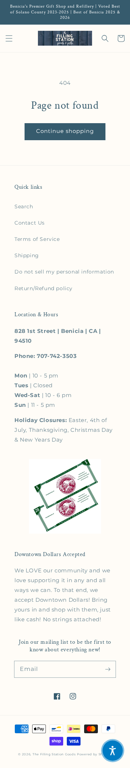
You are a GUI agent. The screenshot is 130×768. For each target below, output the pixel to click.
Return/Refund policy (43, 288)
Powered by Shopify (94, 754)
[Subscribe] (108, 669)
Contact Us (29, 223)
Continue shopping (65, 131)
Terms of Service (37, 239)
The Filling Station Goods (54, 754)
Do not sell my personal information (64, 271)
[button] (9, 38)
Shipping (26, 255)
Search (23, 206)
